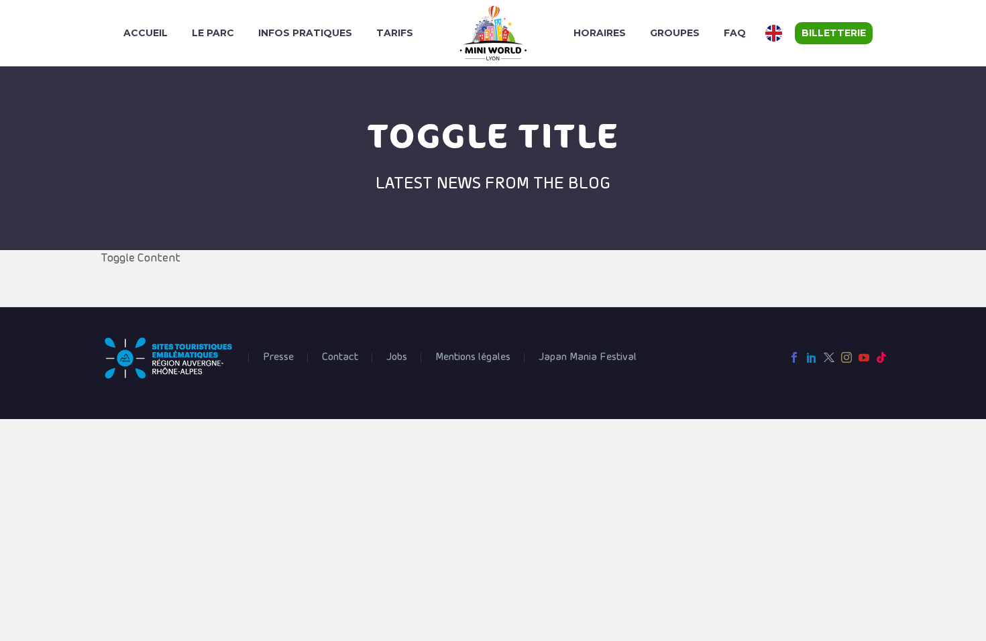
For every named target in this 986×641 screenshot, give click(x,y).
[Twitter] (829, 357)
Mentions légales (472, 357)
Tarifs (394, 33)
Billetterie (834, 33)
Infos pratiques (305, 33)
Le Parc (213, 33)
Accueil (145, 33)
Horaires (599, 33)
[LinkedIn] (811, 357)
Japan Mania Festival (588, 357)
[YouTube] (864, 357)
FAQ (735, 33)
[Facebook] (794, 357)
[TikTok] (881, 357)
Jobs (396, 357)
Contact (340, 357)
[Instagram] (846, 357)
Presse (278, 357)
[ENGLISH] (775, 33)
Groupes (675, 33)
